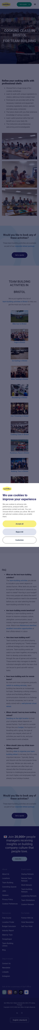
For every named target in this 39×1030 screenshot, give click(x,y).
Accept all (19, 524)
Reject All (19, 532)
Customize (19, 540)
